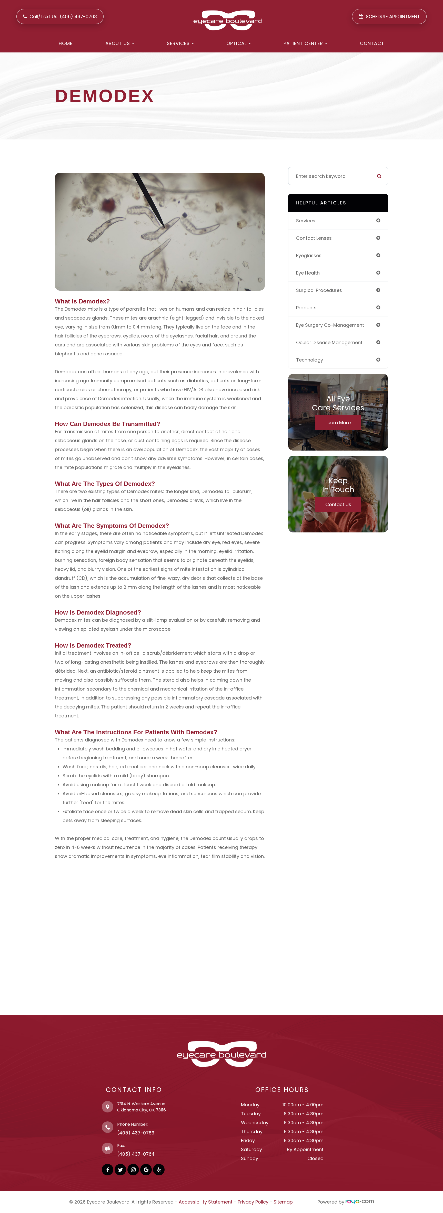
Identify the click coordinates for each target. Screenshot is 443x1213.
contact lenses (314, 238)
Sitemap (283, 1202)
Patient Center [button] (303, 43)
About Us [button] (117, 43)
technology (309, 360)
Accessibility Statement (206, 1202)
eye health (308, 273)
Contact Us (338, 504)
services (305, 220)
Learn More (338, 422)
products (306, 307)
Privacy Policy (253, 1202)
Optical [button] (236, 43)
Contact (372, 43)
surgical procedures (319, 290)
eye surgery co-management (330, 325)
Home (66, 43)
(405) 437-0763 (135, 1133)
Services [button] (178, 43)
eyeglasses (308, 255)
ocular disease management (329, 342)
